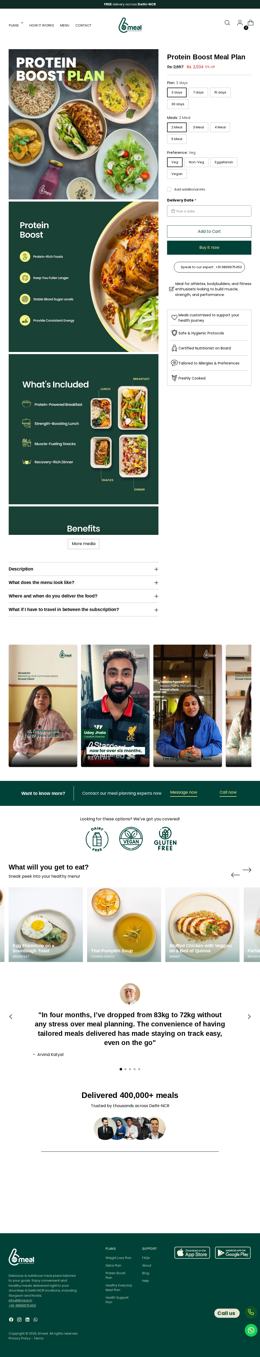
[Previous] (11, 1020)
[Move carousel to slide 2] (125, 1069)
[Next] (249, 1020)
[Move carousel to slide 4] (135, 1069)
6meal (43, 1333)
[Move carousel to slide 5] (139, 1069)
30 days (177, 104)
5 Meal (176, 139)
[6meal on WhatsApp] (36, 1323)
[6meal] (130, 25)
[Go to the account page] (238, 25)
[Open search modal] (227, 25)
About (146, 1265)
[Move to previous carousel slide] (235, 872)
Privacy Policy (19, 1338)
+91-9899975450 (22, 1305)
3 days (176, 92)
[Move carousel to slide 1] (121, 1069)
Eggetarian (224, 162)
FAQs (146, 1258)
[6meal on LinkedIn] (28, 1323)
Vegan (177, 173)
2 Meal (176, 127)
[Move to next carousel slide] (247, 872)
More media (83, 544)
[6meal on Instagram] (20, 1323)
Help (145, 1281)
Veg (174, 162)
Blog (145, 1273)
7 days (198, 92)
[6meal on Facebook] (12, 1323)
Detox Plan (113, 1265)
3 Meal (198, 127)
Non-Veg (196, 162)
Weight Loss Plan (119, 1258)
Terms (39, 1338)
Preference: (181, 152)
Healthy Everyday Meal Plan (119, 1287)
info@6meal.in (20, 1300)
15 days (220, 92)
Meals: (178, 117)
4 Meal (220, 127)
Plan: (177, 82)
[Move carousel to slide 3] (130, 1069)
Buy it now (209, 247)
